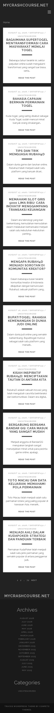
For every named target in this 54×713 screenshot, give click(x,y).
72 (28, 580)
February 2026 (27, 639)
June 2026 (27, 625)
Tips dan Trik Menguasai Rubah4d (27, 152)
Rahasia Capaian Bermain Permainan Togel (27, 102)
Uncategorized (27, 36)
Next (34, 580)
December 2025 (27, 646)
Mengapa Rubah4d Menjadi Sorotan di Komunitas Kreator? (26, 265)
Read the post (27, 78)
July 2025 (27, 663)
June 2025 (26, 667)
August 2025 (27, 660)
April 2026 (27, 632)
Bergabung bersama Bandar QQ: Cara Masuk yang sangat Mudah (27, 428)
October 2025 (27, 653)
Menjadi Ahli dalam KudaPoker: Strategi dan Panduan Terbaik (27, 536)
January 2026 (27, 642)
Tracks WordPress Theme (19, 706)
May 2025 (27, 670)
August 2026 (27, 618)
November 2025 (27, 649)
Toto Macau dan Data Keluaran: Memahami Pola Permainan (27, 484)
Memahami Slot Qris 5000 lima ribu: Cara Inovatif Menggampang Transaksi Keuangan (27, 204)
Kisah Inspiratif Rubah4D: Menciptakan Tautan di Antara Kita (27, 376)
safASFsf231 (37, 33)
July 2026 (27, 622)
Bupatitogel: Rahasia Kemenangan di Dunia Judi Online (27, 320)
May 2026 (27, 629)
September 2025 (27, 656)
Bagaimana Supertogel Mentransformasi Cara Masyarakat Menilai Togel (27, 45)
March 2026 (27, 635)
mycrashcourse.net (26, 5)
